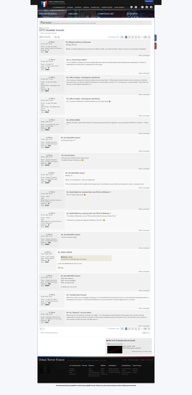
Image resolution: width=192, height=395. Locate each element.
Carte (70, 372)
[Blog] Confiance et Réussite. (53, 48)
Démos (103, 372)
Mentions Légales (133, 360)
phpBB (73, 385)
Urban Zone (125, 374)
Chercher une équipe (114, 372)
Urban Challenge (126, 372)
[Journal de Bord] (136, 7)
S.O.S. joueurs (50, 256)
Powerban (72, 370)
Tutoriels (90, 370)
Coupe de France (126, 368)
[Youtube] (142, 7)
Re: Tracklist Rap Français (76, 295)
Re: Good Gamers (68, 155)
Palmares (135, 368)
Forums (70, 7)
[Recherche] (131, 7)
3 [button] (132, 37)
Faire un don (149, 360)
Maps (102, 370)
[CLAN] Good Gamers (51, 161)
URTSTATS (132, 14)
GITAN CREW (49, 126)
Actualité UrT (49, 64)
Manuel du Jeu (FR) (93, 374)
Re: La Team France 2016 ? (76, 60)
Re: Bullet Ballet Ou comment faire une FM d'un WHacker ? (88, 192)
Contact (124, 360)
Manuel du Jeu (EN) (93, 376)
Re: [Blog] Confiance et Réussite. (78, 42)
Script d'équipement (93, 372)
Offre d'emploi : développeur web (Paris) (50, 86)
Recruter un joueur (114, 370)
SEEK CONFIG (49, 258)
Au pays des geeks (51, 46)
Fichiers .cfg (104, 374)
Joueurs (135, 372)
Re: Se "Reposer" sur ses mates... (79, 312)
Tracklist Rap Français (51, 301)
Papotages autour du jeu (53, 317)
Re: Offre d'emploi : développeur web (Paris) (83, 77)
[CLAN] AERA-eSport (51, 144)
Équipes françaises (51, 142)
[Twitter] (147, 7)
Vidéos (48, 196)
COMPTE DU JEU (106, 14)
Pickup (123, 370)
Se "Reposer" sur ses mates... (54, 319)
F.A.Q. (90, 368)
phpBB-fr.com (90, 385)
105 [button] (145, 37)
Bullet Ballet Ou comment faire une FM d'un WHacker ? (51, 201)
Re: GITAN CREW (73, 120)
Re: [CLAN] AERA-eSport (70, 138)
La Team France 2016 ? (52, 66)
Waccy (53, 42)
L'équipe (142, 360)
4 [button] (135, 37)
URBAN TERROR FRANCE (56, 2)
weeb (118, 385)
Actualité (71, 368)
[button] (122, 37)
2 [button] (129, 37)
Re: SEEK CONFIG (65, 252)
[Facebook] (151, 7)
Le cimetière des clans (52, 124)
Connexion (149, 1)
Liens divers (72, 374)
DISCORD (73, 14)
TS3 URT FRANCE (48, 14)
